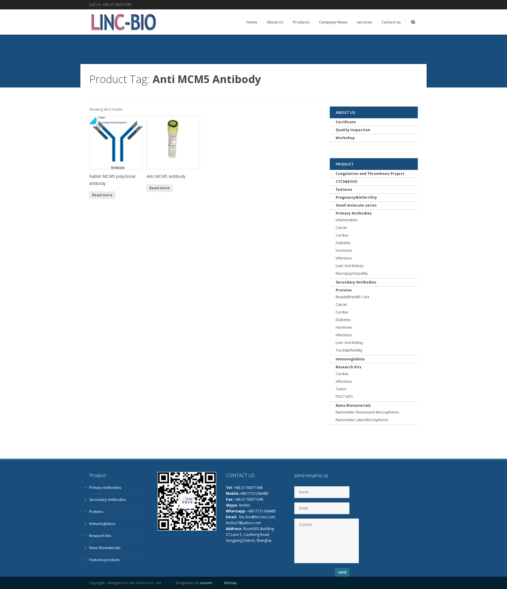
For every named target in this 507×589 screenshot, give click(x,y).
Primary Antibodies (354, 213)
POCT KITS (344, 396)
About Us (275, 22)
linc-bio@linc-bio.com (257, 516)
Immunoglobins (350, 359)
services (364, 22)
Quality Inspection (353, 129)
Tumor (341, 389)
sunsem (206, 582)
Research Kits (348, 366)
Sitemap (230, 582)
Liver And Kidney (349, 265)
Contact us (391, 22)
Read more (102, 195)
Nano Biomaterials (353, 405)
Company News (333, 22)
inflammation (347, 219)
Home (251, 22)
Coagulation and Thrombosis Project (370, 173)
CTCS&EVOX (346, 181)
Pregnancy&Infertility (356, 197)
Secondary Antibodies (356, 282)
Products (301, 22)
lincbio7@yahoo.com (243, 522)
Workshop (345, 137)
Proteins (344, 290)
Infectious (344, 258)
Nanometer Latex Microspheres (362, 419)
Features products (104, 559)
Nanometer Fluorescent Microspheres (367, 412)
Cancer (341, 227)
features (344, 189)
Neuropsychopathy (352, 273)
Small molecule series (356, 205)
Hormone (344, 250)
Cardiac (342, 235)
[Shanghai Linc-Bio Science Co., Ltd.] (122, 32)
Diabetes (343, 242)
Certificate (346, 121)
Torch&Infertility (349, 350)
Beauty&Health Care (352, 296)
